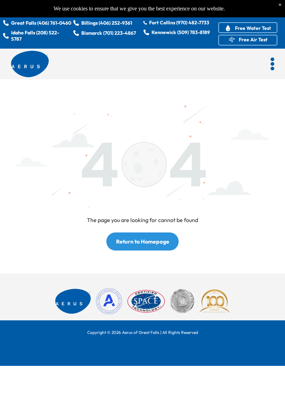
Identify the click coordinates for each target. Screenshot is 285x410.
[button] (272, 64)
